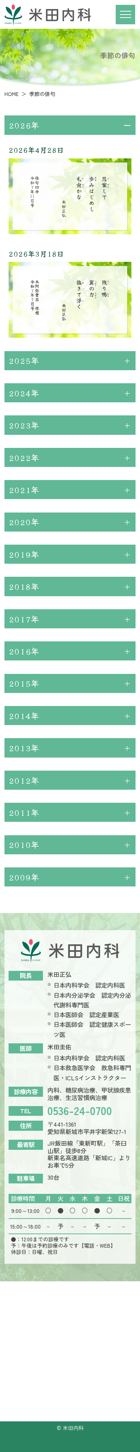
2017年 (24, 619)
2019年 (24, 554)
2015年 (24, 683)
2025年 (24, 360)
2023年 (24, 425)
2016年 (24, 651)
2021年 (24, 489)
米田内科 (73, 1427)
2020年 (24, 521)
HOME (11, 93)
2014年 (24, 715)
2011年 (24, 812)
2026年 (24, 125)
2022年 (24, 457)
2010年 (24, 844)
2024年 (24, 393)
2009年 (24, 877)
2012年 (24, 780)
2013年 (24, 747)
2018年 (24, 586)
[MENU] (125, 14)
